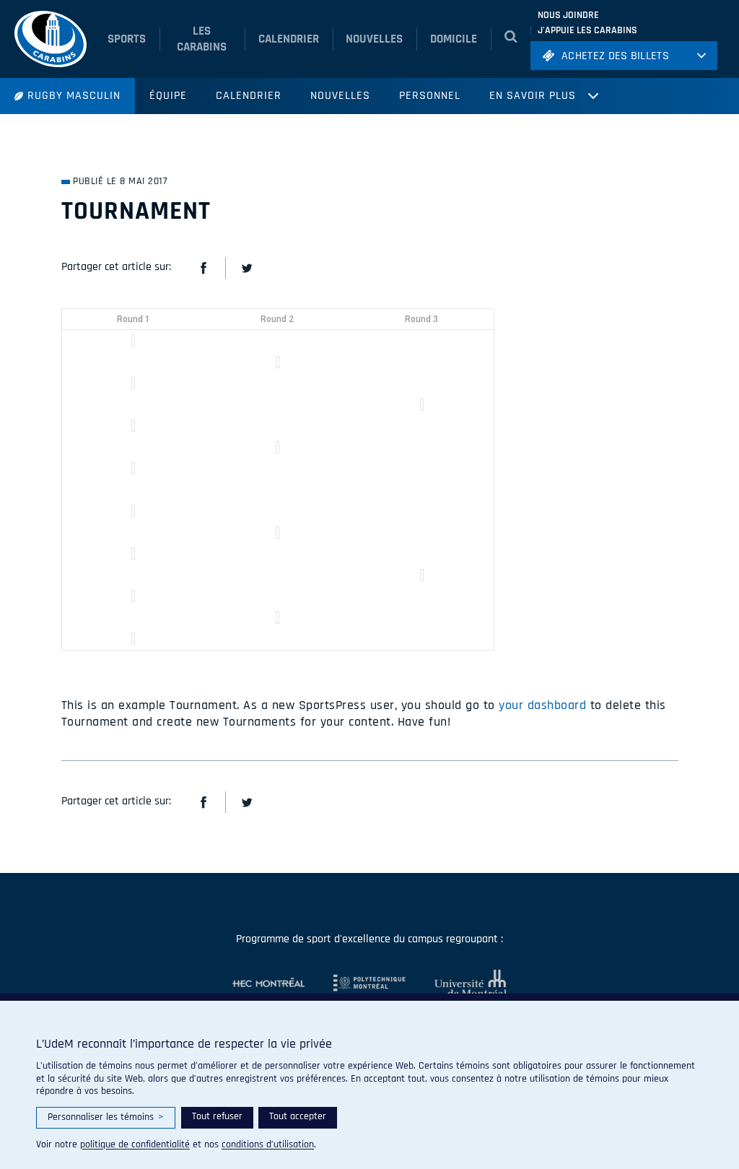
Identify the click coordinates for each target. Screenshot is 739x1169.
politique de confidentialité (135, 1144)
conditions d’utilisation (268, 1144)
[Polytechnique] (355, 983)
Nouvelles (340, 95)
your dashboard (542, 705)
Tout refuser (217, 1116)
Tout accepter (297, 1116)
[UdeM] (456, 983)
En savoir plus (532, 95)
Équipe (168, 95)
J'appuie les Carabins (587, 30)
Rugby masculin (74, 95)
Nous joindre (568, 15)
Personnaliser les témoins (106, 1117)
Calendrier (248, 95)
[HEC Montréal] (268, 983)
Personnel (429, 95)
